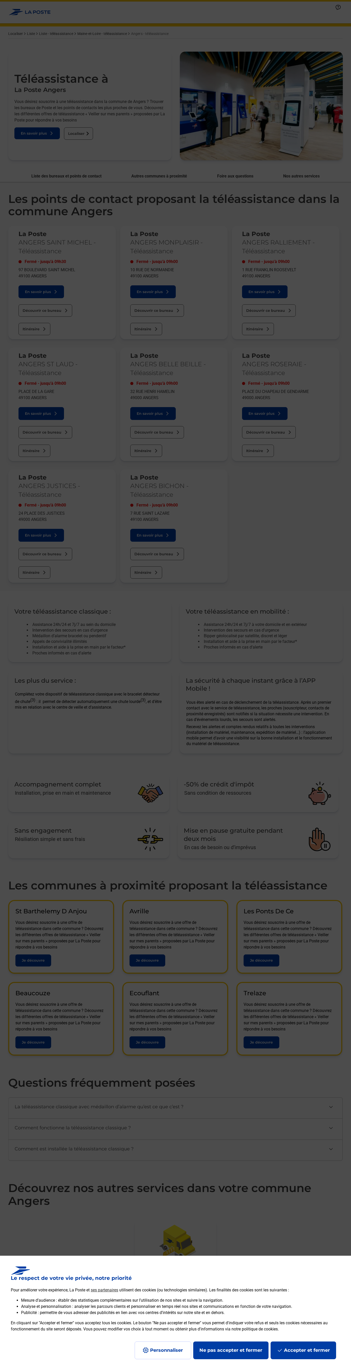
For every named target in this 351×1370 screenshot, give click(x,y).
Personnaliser (166, 1350)
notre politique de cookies (255, 1329)
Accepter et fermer (307, 1350)
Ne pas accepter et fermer (230, 1350)
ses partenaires (104, 1290)
